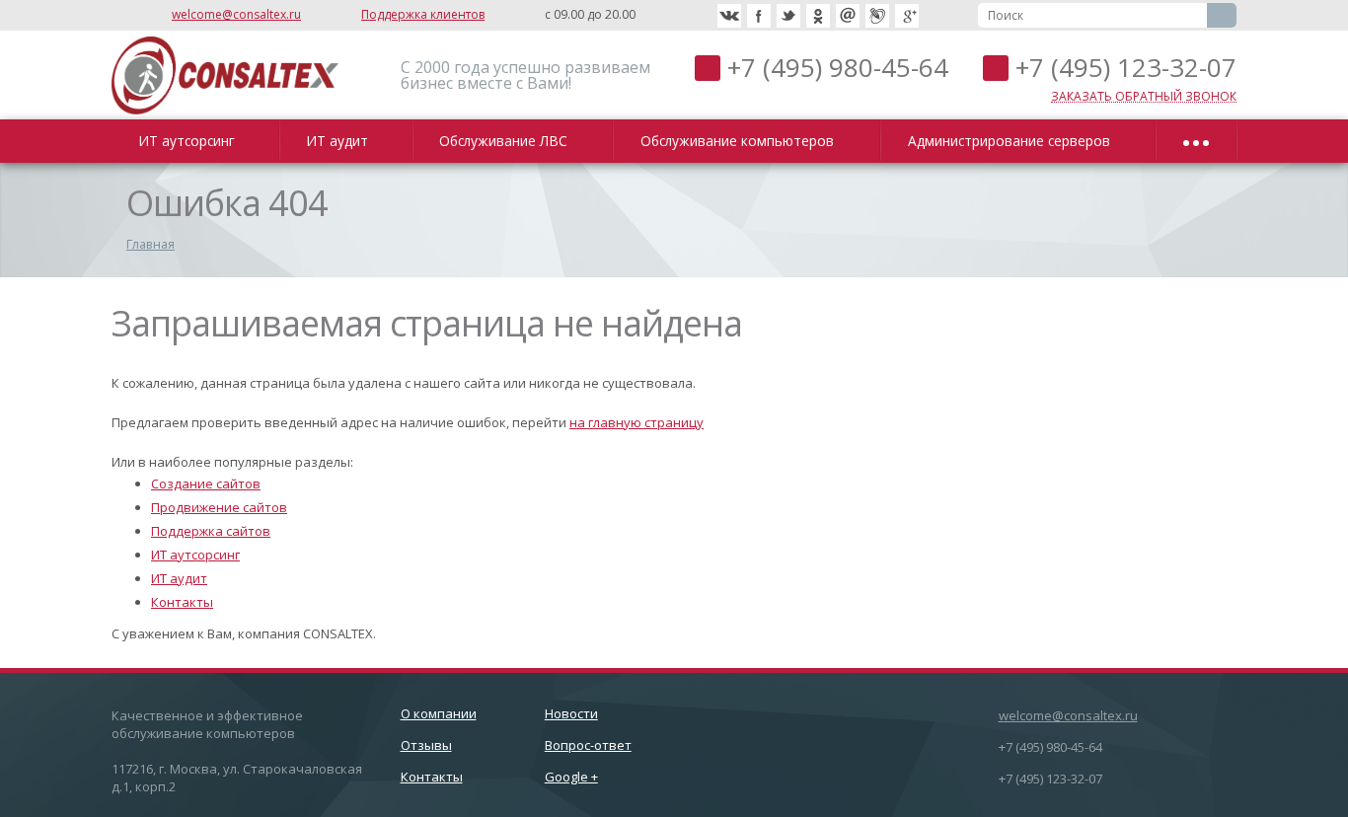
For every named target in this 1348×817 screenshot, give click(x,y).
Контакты (182, 602)
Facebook (759, 16)
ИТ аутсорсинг (190, 140)
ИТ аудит (341, 140)
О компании (439, 713)
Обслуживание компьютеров (741, 140)
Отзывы (426, 745)
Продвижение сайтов (219, 507)
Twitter (788, 16)
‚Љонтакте (729, 16)
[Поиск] (1221, 15)
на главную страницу (636, 422)
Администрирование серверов (1013, 140)
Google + (571, 776)
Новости (571, 713)
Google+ (907, 16)
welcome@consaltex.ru (236, 14)
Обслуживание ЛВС (507, 140)
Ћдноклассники (818, 16)
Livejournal (877, 16)
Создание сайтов (206, 483)
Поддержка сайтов (210, 531)
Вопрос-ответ (588, 745)
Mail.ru (848, 16)
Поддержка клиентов (423, 14)
